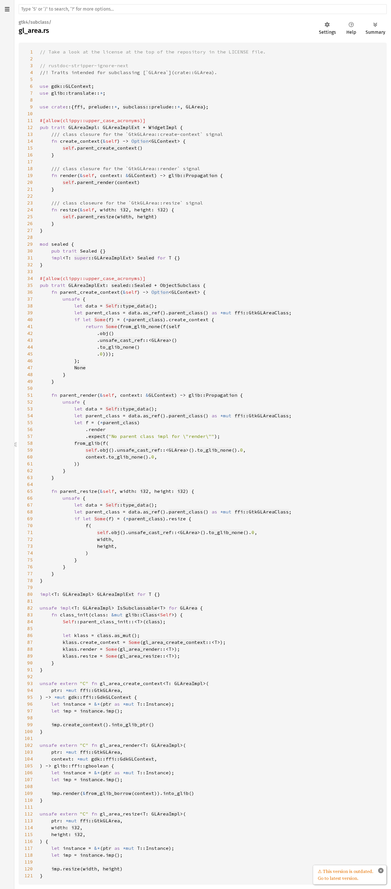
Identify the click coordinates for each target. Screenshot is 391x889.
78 (30, 580)
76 (30, 566)
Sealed (145, 258)
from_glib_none (140, 326)
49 (30, 381)
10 (30, 113)
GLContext (164, 141)
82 (30, 608)
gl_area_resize (140, 656)
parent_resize (95, 216)
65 (30, 491)
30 (30, 251)
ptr (107, 704)
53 (30, 409)
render (71, 793)
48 (30, 374)
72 (30, 539)
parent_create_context (107, 148)
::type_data (127, 306)
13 (30, 134)
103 (28, 752)
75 (30, 560)
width (124, 216)
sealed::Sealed (131, 285)
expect (97, 436)
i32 (124, 210)
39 (30, 312)
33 (30, 271)
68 (30, 512)
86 (30, 635)
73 (30, 546)
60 (30, 457)
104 (28, 759)
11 (30, 120)
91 (30, 669)
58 (30, 443)
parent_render (95, 182)
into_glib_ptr (130, 724)
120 (28, 869)
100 (28, 731)
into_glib (176, 793)
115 (28, 834)
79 (30, 587)
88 (30, 649)
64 (30, 484)
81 (30, 601)
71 (30, 532)
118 (28, 855)
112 (28, 814)
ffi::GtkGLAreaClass (261, 312)
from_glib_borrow (108, 793)
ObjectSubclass (180, 285)
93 (30, 683)
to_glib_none (117, 347)
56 (30, 429)
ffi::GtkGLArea (100, 690)
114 (28, 827)
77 (30, 573)
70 (30, 525)
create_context (83, 724)
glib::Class (141, 615)
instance (91, 711)
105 (28, 766)
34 (30, 278)
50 (30, 388)
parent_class (186, 312)
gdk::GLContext (71, 86)
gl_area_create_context (174, 642)
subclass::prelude (147, 107)
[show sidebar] (7, 9)
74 (30, 553)
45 (30, 354)
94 (30, 690)
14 (30, 141)
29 (30, 244)
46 (30, 361)
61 (30, 464)
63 (30, 477)
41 (30, 326)
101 (28, 738)
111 (28, 807)
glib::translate (72, 93)
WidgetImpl (163, 127)
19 (30, 175)
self (68, 148)
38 (30, 306)
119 (28, 862)
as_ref (151, 312)
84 (30, 621)
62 (30, 470)
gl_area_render (140, 649)
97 (30, 711)
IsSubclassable (137, 608)
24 (30, 210)
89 (30, 656)
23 (30, 203)
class (153, 621)
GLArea (194, 107)
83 (30, 615)
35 (30, 285)
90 (30, 663)
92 (30, 676)
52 (30, 402)
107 (28, 779)
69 (30, 518)
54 (30, 415)
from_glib (87, 443)
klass (70, 642)
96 (30, 704)
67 (30, 505)
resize (71, 869)
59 (30, 450)
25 (30, 216)
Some (100, 319)
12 (30, 127)
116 (28, 841)
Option (140, 141)
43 (30, 340)
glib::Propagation (193, 175)
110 (28, 800)
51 (30, 395)
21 (30, 189)
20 (30, 182)
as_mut (122, 635)
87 (30, 642)
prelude (98, 107)
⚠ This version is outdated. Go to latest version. (345, 874)
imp (110, 711)
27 (30, 230)
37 (30, 299)
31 (30, 258)
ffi (78, 107)
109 (28, 793)
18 (30, 168)
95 (30, 697)
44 (30, 347)
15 (30, 148)
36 (30, 292)
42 (30, 333)
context (127, 182)
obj (104, 333)
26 (30, 223)
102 (28, 745)
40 (30, 319)
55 (30, 422)
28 (30, 237)
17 (30, 161)
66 (30, 498)
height (145, 216)
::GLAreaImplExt (102, 258)
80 (30, 594)
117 (28, 848)
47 (30, 367)
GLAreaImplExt (121, 127)
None (80, 367)
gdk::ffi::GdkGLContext (99, 697)
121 (28, 875)
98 (30, 718)
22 (30, 196)
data (134, 312)
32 (30, 264)
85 (30, 628)
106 (28, 772)
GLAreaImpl (82, 127)
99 (30, 724)
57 (30, 436)
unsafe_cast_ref (121, 340)
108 (28, 786)
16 (30, 155)
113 (28, 820)
